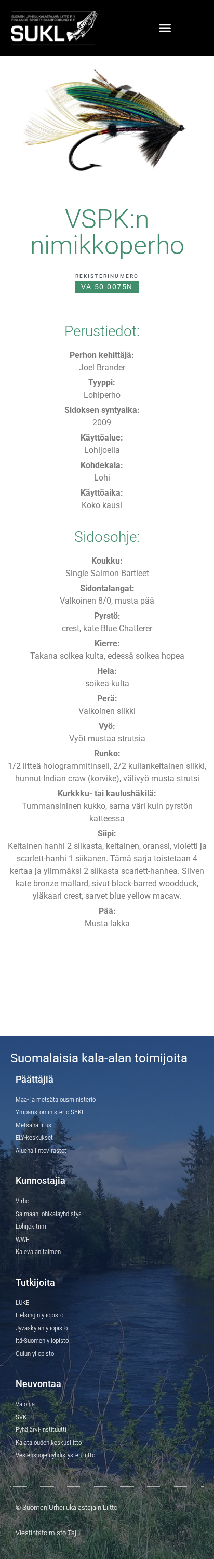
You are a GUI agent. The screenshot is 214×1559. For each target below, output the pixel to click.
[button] (165, 28)
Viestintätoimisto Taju (48, 1533)
